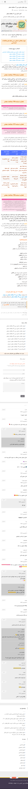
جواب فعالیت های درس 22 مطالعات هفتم (16, 331)
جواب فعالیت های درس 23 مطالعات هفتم (16, 328)
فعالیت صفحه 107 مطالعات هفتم (16, 58)
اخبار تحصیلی (22, 747)
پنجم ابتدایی (22, 755)
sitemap (11, 783)
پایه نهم (23, 765)
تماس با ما (19, 783)
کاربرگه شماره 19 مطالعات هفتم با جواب (16, 344)
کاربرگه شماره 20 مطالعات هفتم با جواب (16, 341)
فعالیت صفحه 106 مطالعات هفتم (16, 56)
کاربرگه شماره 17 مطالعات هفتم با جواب (16, 349)
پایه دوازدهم (22, 768)
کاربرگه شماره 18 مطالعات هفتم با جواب (16, 347)
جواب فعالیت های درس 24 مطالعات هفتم (16, 326)
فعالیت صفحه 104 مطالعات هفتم (16, 54)
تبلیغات (15, 783)
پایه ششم (22, 758)
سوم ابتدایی (22, 750)
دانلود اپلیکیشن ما (14, 787)
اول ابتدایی (22, 745)
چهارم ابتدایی (22, 752)
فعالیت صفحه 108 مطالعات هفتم (16, 60)
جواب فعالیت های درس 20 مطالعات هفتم (16, 336)
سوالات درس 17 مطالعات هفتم (14, 295)
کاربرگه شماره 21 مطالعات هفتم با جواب (16, 339)
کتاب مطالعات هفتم (11, 312)
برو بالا (14, 778)
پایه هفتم (23, 760)
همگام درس (25, 783)
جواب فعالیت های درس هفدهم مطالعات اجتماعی (13, 52)
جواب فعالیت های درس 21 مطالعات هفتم (16, 334)
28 (12, 10)
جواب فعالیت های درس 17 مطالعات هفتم (18, 7)
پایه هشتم (22, 763)
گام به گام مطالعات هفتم (21, 65)
